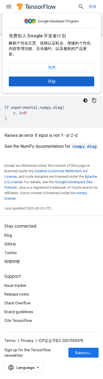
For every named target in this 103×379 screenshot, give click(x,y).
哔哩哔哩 (12, 261)
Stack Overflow (17, 303)
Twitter (10, 253)
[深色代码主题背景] (85, 100)
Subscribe (84, 352)
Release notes (16, 294)
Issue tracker (15, 285)
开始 (51, 81)
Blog (8, 235)
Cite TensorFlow (18, 320)
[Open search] (81, 6)
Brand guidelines (18, 312)
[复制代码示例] (94, 100)
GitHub (10, 244)
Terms (10, 340)
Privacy (27, 340)
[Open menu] (8, 6)
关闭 (51, 67)
